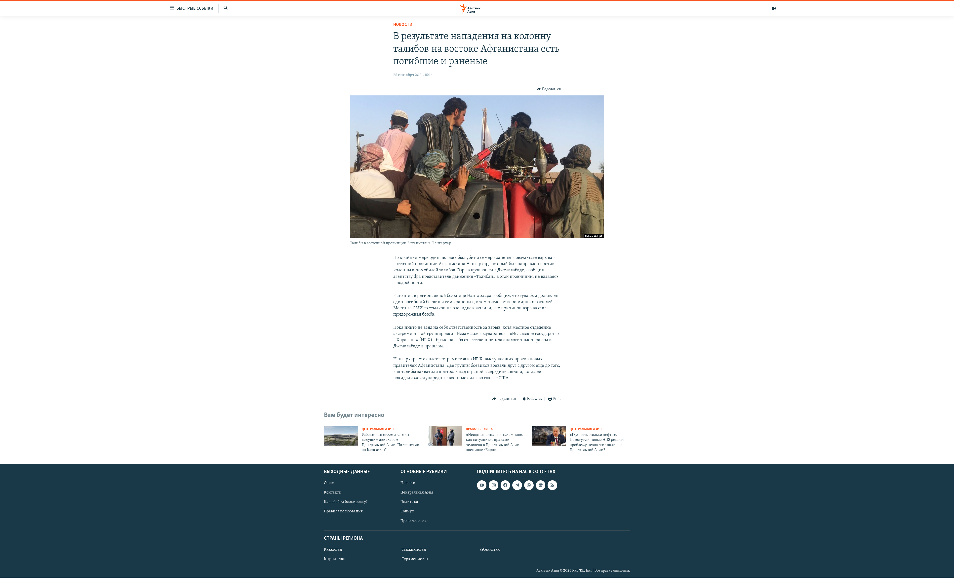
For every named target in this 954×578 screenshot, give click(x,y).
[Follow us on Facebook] (505, 485)
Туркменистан (415, 559)
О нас (329, 483)
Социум (407, 512)
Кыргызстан (335, 559)
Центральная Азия (378, 429)
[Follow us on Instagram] (493, 485)
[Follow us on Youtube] (481, 485)
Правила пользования (343, 512)
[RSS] (552, 485)
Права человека (479, 429)
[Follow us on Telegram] (517, 485)
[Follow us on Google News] (540, 485)
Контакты (332, 493)
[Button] (549, 89)
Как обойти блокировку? (345, 502)
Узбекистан (489, 550)
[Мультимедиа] (773, 8)
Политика (409, 502)
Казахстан (333, 550)
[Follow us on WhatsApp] (529, 485)
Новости (402, 25)
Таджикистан (414, 550)
